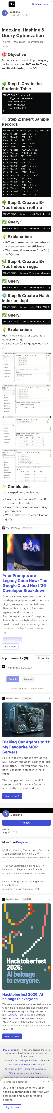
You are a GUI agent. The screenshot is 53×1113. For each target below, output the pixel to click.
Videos (43, 1060)
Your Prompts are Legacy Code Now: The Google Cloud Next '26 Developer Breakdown (25, 583)
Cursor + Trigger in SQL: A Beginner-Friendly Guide (22, 885)
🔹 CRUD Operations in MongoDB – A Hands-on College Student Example (23, 869)
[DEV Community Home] (12, 4)
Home (7, 1060)
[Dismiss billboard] (49, 1081)
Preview (28, 679)
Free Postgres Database (16, 1077)
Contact (39, 1073)
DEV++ (34, 1060)
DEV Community (11, 1050)
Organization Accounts (35, 1069)
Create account (40, 4)
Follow (26, 822)
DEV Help (37, 1064)
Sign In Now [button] (12, 1107)
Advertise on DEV (13, 1069)
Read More (10, 646)
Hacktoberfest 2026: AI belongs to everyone (22, 996)
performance (35, 41)
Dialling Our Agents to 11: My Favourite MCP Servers (26, 747)
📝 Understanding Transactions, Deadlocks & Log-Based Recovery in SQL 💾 (26, 854)
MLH (46, 1077)
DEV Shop (36, 1077)
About (29, 1073)
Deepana (14, 11)
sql (5, 46)
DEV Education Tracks (19, 1064)
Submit (13, 679)
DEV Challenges (20, 1060)
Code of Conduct (17, 688)
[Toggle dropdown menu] (48, 528)
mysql (7, 41)
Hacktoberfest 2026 (18, 1014)
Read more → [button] (12, 796)
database (19, 41)
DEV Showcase (16, 1073)
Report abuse (37, 688)
